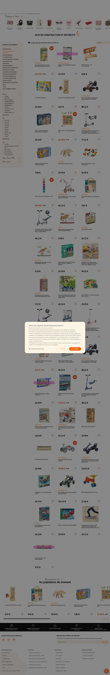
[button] (37, 349)
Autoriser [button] (75, 349)
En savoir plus (62, 344)
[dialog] (55, 337)
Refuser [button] (62, 349)
